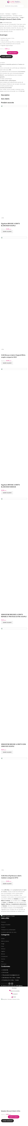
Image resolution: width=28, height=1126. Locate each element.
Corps (2, 946)
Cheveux (3, 948)
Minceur (3, 954)
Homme (3, 959)
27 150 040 (21, 91)
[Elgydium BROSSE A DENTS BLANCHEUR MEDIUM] (14, 424)
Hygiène (14, 14)
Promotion (3, 964)
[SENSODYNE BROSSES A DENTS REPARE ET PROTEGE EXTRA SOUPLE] (14, 553)
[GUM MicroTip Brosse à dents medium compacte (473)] (14, 813)
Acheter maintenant (6, 56)
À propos (3, 922)
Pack (2, 961)
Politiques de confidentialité (8, 929)
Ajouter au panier (12, 52)
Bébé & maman (5, 941)
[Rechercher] (22, 6)
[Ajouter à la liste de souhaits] (0, 61)
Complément (4, 956)
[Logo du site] (14, 1)
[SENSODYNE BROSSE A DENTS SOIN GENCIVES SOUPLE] (14, 683)
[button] (7, 231)
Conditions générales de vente (8, 932)
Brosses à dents (17, 15)
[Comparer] (0, 59)
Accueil (2, 14)
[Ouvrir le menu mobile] (1, 1)
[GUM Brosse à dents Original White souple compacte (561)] (14, 292)
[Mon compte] (26, 1)
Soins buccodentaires (6, 15)
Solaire (3, 938)
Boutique (8, 14)
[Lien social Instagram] (12, 984)
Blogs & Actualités (5, 924)
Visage (2, 943)
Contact (3, 927)
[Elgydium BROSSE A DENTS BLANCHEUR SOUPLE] (14, 161)
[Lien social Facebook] (9, 984)
